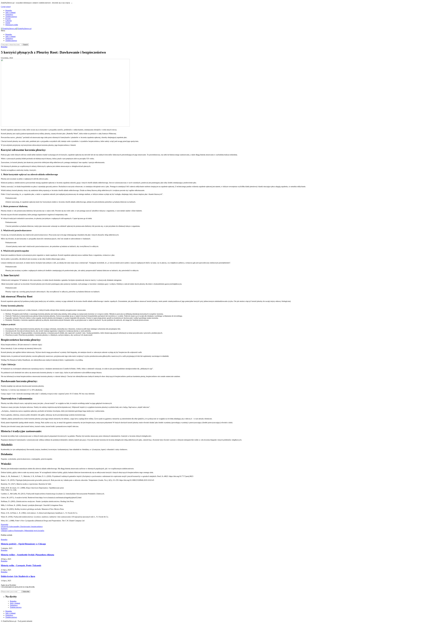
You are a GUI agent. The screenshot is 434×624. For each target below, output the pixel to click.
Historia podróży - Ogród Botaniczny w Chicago (23, 544)
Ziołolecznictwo (11, 17)
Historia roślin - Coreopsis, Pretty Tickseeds (21, 565)
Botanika (8, 10)
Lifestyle (8, 21)
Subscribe (26, 591)
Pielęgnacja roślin (11, 25)
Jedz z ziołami (10, 12)
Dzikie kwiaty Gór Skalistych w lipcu (18, 576)
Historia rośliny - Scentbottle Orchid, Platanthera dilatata (27, 555)
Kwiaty (8, 19)
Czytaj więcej (6, 7)
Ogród (7, 23)
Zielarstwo (9, 15)
